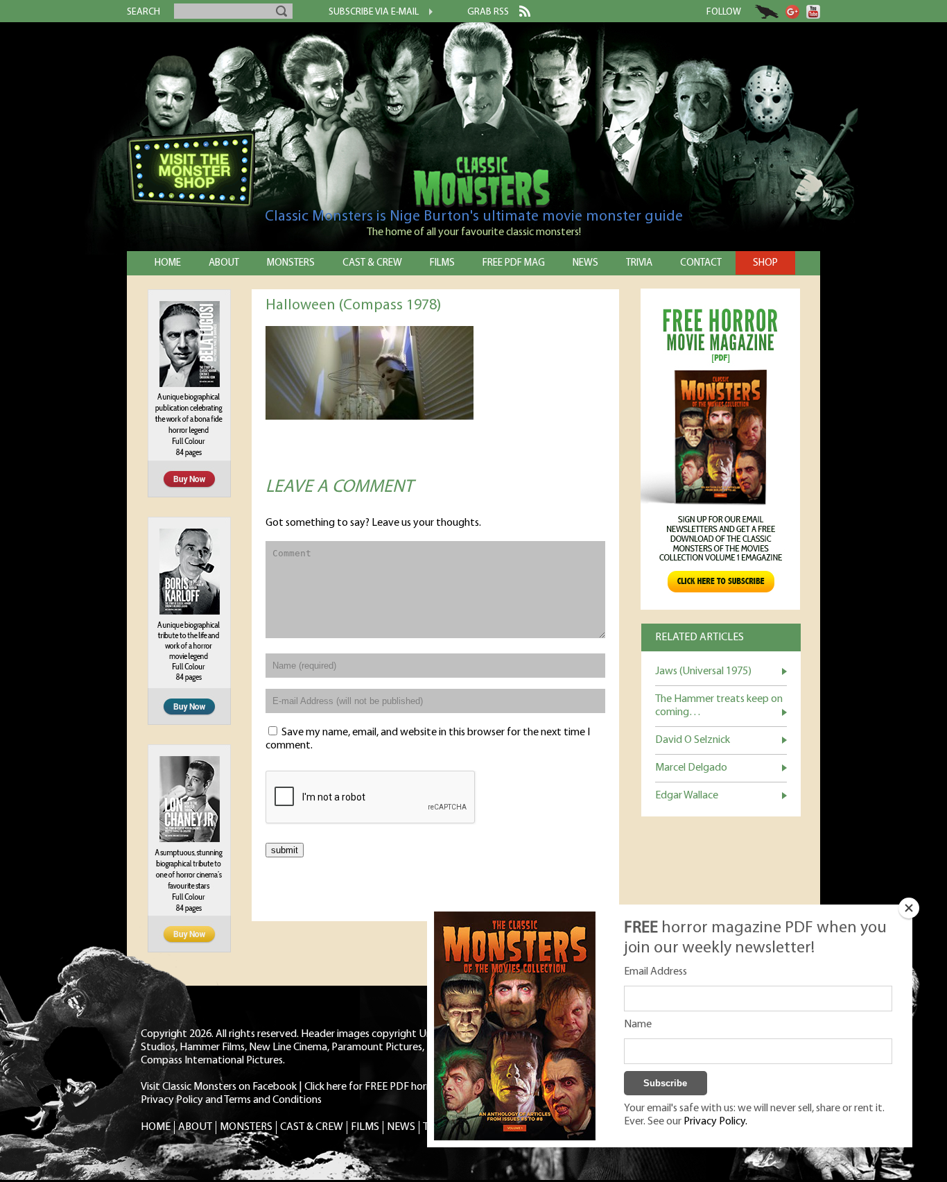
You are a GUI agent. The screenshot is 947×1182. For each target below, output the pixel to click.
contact (701, 263)
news (585, 263)
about (224, 263)
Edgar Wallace (686, 795)
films (442, 263)
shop (765, 263)
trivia (639, 263)
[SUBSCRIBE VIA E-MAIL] (426, 13)
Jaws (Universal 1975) (703, 671)
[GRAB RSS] (519, 13)
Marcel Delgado (691, 767)
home (168, 263)
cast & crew (372, 263)
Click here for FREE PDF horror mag (383, 1087)
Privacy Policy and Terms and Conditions (231, 1100)
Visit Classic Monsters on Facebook (219, 1087)
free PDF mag (514, 263)
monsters (291, 263)
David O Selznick (692, 740)
